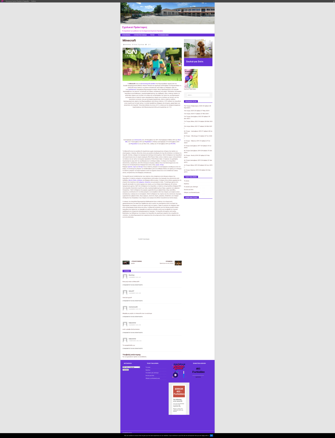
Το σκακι (186, 181)
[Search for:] (198, 95)
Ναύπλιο (186, 183)
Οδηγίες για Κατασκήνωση (191, 192)
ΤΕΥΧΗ (152, 35)
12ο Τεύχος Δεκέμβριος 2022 (192, 116)
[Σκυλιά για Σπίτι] (198, 48)
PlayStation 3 (148, 141)
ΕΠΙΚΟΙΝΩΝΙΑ (126, 35)
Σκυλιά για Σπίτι (188, 189)
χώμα (157, 164)
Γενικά (135, 44)
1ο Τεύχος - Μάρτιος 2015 (191, 141)
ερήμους (141, 182)
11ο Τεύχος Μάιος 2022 (191, 121)
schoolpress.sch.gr (127, 432)
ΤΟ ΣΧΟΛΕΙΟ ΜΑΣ (163, 35)
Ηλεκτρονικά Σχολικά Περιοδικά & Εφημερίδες (17, 1)
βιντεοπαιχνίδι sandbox (148, 83)
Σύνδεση (33, 1)
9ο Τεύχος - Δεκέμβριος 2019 (192, 131)
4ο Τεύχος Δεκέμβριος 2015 (192, 160)
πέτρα (162, 164)
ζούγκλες (148, 182)
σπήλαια (139, 180)
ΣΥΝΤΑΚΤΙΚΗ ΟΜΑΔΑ (140, 35)
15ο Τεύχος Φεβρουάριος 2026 (193, 106)
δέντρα (140, 166)
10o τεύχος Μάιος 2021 (191, 126)
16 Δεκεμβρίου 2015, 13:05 (135, 293)
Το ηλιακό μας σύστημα (191, 186)
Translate (125, 369)
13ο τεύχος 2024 (189, 113)
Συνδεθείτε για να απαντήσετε (133, 285)
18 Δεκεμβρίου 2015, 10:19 (135, 324)
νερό (134, 166)
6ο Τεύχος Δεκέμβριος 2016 (192, 150)
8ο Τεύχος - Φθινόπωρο (191, 136)
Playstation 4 (135, 143)
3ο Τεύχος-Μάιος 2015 (190, 165)
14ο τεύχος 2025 (189, 110)
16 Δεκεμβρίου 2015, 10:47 (135, 277)
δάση (134, 180)
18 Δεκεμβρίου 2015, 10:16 (135, 309)
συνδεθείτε (143, 356)
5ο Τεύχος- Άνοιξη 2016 (191, 155)
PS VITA (173, 143)
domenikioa (128, 44)
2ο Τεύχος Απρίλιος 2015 (191, 170)
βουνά (130, 180)
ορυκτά (130, 166)
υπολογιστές (138, 139)
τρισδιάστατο (132, 89)
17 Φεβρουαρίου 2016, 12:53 (135, 340)
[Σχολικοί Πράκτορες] (167, 23)
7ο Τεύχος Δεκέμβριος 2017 (192, 145)
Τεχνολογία (141, 44)
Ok (211, 435)
